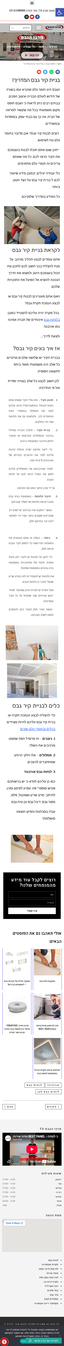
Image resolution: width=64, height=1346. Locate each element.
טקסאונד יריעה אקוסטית (46, 1303)
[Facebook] (37, 17)
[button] (59, 12)
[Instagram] (26, 17)
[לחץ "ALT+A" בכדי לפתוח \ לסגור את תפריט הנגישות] (4, 1342)
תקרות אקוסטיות (50, 1264)
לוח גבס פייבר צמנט (48, 1268)
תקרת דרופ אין (51, 1281)
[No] (60, 1335)
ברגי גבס (54, 1294)
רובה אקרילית (51, 1286)
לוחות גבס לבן (48, 1091)
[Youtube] (32, 17)
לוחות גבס (34, 1085)
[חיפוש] (13, 28)
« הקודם (53, 1106)
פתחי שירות (52, 1273)
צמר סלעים (52, 1290)
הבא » (8, 1106)
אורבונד (53, 1085)
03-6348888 (17, 10)
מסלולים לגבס (51, 1299)
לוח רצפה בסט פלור (48, 1277)
